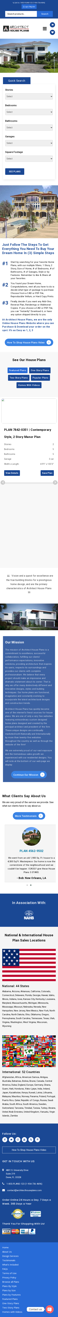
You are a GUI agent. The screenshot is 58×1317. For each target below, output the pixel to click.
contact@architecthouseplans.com (24, 1190)
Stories (9, 89)
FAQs (5, 1268)
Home (5, 1247)
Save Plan (47, 473)
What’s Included (10, 1264)
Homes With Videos (29, 385)
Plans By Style (9, 1286)
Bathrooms (11, 121)
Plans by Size (9, 1290)
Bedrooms (11, 105)
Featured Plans (17, 370)
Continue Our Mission (26, 774)
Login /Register (29, 7)
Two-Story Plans (19, 377)
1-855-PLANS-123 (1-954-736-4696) (24, 1183)
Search (44, 14)
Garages (10, 136)
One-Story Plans (40, 370)
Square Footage (14, 152)
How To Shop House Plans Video (26, 342)
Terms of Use (9, 1273)
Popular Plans (40, 377)
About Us (7, 1251)
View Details (12, 473)
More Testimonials (26, 816)
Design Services (10, 1255)
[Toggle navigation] (45, 28)
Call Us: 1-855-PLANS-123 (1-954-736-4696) (29, 3)
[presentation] (3, 482)
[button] (27, 885)
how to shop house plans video (29, 1150)
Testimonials (8, 1260)
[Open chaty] (50, 1309)
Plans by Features (11, 1294)
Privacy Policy (9, 1277)
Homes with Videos (12, 1311)
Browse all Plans (10, 1281)
